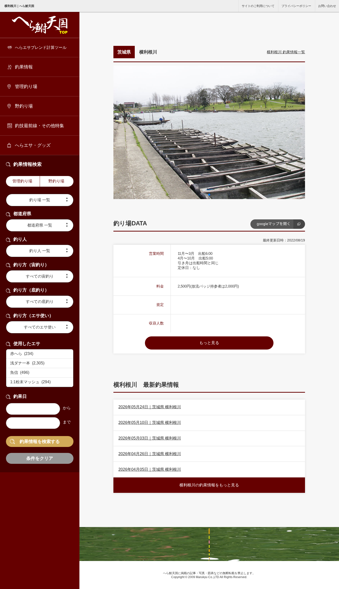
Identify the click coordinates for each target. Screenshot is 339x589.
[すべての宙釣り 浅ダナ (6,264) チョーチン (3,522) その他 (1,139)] (39, 276)
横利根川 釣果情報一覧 (286, 52)
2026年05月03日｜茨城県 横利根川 (149, 438)
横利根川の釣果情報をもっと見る (209, 485)
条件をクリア (39, 458)
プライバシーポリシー (296, 6)
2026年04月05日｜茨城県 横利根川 (149, 469)
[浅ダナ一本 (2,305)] (39, 363)
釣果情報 (24, 66)
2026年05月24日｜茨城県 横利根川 (149, 407)
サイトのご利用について (258, 6)
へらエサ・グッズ (33, 145)
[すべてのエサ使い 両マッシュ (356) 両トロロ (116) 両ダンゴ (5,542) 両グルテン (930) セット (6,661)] (39, 327)
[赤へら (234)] (39, 354)
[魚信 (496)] (39, 373)
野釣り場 (24, 106)
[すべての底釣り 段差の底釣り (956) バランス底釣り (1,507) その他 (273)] (39, 301)
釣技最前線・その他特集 (39, 125)
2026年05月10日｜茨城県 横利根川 (149, 422)
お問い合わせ (327, 6)
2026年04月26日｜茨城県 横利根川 (149, 454)
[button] (209, 195)
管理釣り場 (26, 86)
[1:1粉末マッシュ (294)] (39, 382)
